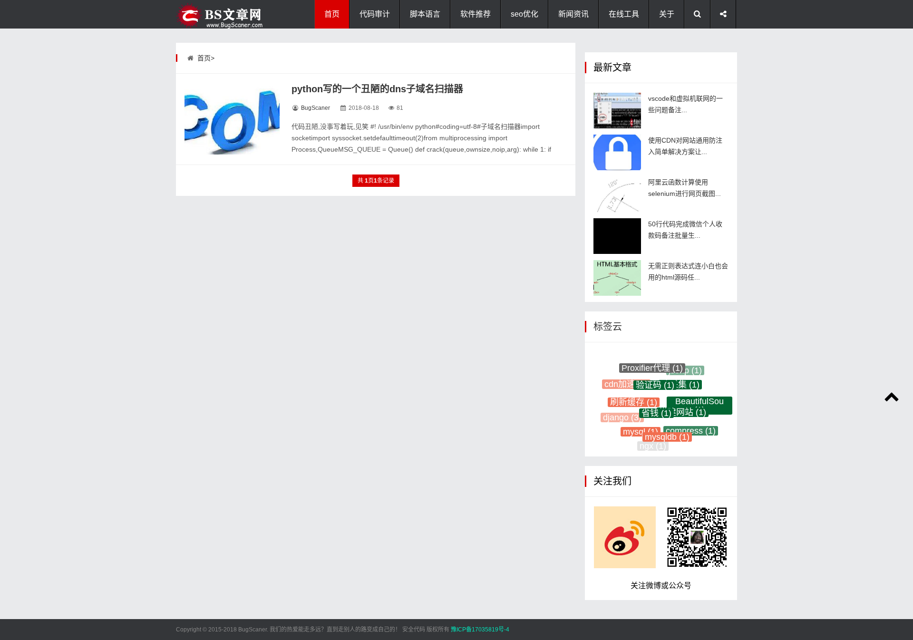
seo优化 (524, 14)
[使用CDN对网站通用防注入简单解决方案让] (617, 152)
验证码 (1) (655, 377)
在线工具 (624, 14)
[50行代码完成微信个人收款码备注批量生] (617, 236)
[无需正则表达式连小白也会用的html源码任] (617, 278)
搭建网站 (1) (682, 404)
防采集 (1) (680, 378)
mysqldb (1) (667, 430)
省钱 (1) (656, 404)
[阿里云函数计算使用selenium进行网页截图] (617, 194)
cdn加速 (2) (626, 381)
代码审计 (374, 14)
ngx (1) (653, 444)
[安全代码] (223, 14)
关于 (666, 14)
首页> (205, 58)
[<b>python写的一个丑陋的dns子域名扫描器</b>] (232, 119)
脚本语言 (425, 14)
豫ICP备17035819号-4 (480, 629)
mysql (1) (640, 426)
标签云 (607, 326)
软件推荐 (475, 14)
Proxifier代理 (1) (652, 364)
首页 (332, 14)
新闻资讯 (573, 14)
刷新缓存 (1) (633, 395)
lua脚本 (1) (678, 443)
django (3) (622, 414)
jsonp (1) (685, 369)
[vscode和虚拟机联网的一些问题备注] (617, 110)
